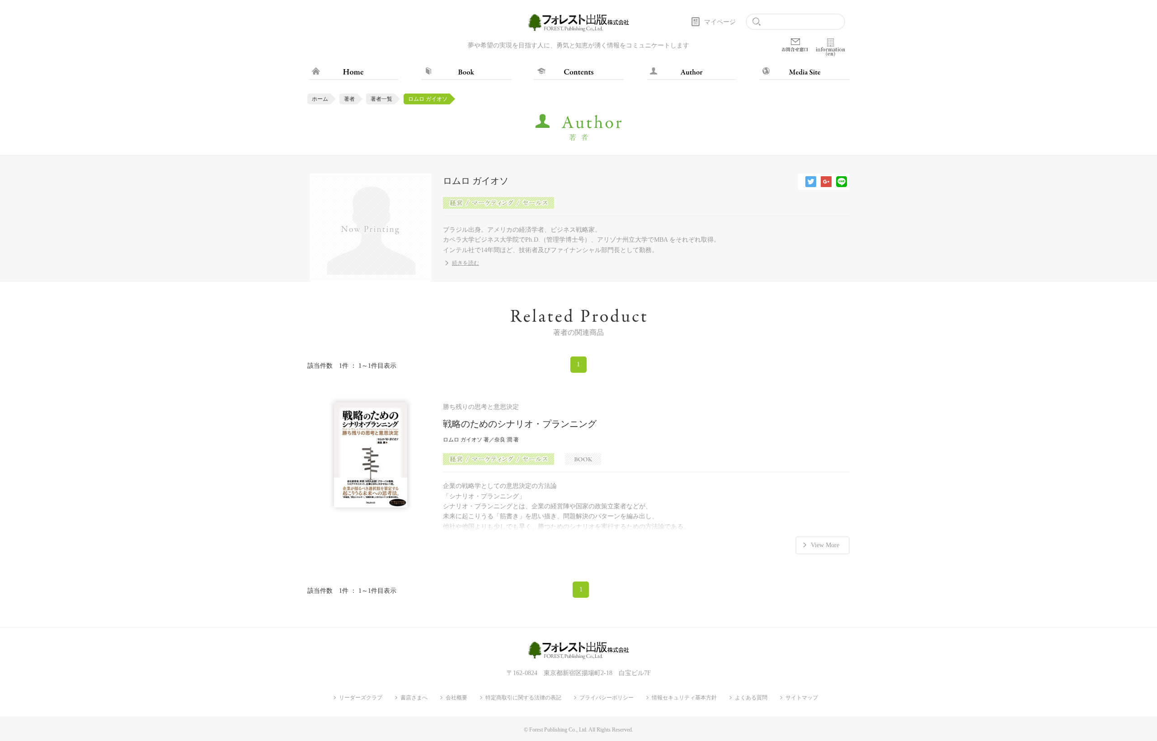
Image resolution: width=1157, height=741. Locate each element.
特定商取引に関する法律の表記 (523, 697)
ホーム (320, 99)
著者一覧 (381, 99)
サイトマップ (801, 697)
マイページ (720, 22)
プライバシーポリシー (606, 697)
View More (825, 545)
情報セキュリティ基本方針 (684, 697)
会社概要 (456, 697)
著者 (349, 99)
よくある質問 (751, 697)
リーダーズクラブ (360, 697)
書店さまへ (414, 697)
